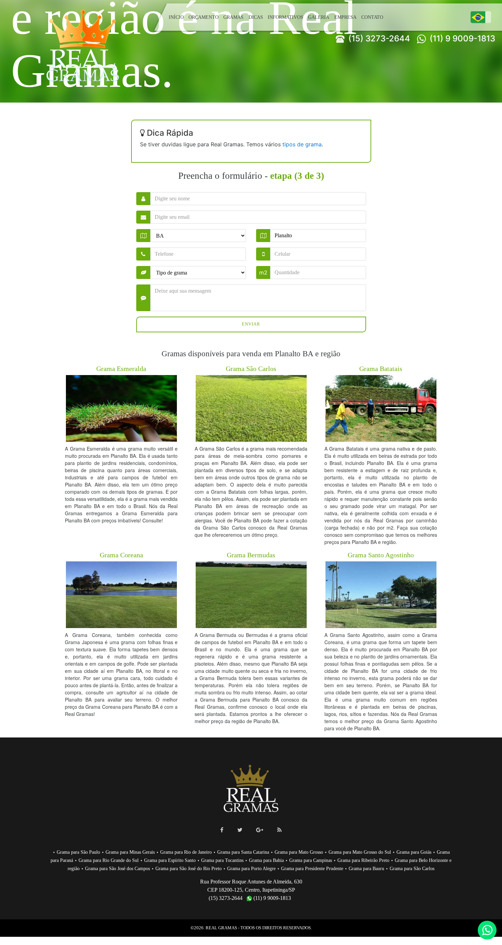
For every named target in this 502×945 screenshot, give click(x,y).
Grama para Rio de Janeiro (196, 852)
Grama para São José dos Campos (172, 868)
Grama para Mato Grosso (317, 852)
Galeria (318, 17)
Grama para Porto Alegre (316, 868)
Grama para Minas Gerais (137, 852)
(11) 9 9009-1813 (461, 38)
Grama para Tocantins (267, 860)
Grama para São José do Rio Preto (249, 868)
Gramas (234, 17)
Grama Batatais (380, 368)
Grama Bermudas (251, 555)
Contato (370, 17)
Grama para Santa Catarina (258, 852)
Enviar (251, 324)
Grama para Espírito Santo (212, 860)
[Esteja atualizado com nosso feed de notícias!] (279, 830)
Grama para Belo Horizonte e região (94, 868)
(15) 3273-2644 (378, 38)
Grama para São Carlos (260, 876)
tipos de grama (302, 144)
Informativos (285, 17)
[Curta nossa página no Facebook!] (221, 830)
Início (176, 17)
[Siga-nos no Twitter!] (239, 830)
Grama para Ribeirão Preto (417, 860)
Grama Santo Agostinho (381, 555)
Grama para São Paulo (82, 852)
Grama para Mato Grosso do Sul (383, 852)
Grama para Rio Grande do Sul (147, 860)
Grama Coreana (121, 555)
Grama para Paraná (90, 860)
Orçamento (203, 17)
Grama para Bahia (314, 860)
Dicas (257, 17)
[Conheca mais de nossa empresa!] (259, 830)
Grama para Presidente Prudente (381, 868)
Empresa (343, 17)
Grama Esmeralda (121, 368)
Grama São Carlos (251, 368)
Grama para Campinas (361, 860)
